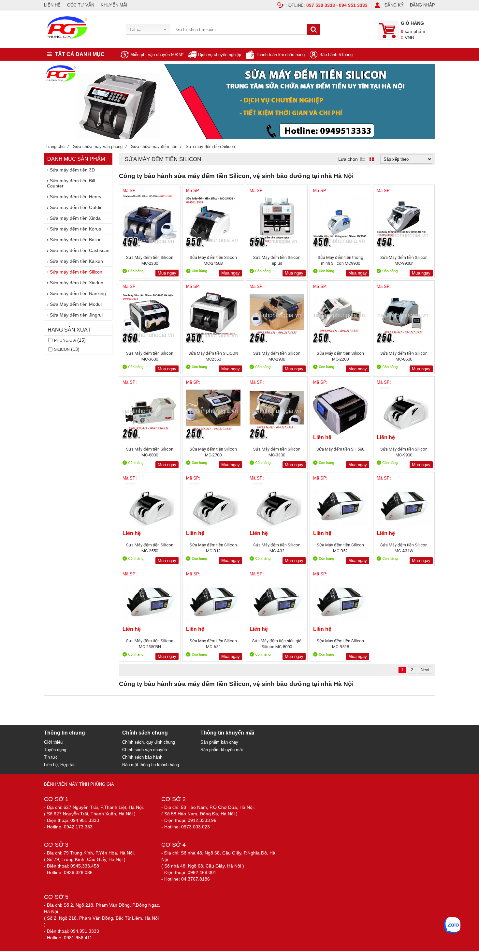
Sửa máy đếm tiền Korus (75, 228)
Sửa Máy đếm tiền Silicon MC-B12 (213, 547)
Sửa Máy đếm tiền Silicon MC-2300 (149, 260)
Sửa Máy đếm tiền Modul (76, 304)
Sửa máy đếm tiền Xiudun (76, 282)
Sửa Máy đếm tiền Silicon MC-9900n (404, 260)
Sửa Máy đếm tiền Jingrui (76, 315)
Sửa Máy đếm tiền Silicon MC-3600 (149, 356)
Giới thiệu (53, 742)
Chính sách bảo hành (142, 757)
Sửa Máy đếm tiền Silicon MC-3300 (276, 452)
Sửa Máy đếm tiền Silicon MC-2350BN (149, 643)
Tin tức (51, 757)
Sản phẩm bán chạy (219, 742)
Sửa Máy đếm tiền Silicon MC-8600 (404, 356)
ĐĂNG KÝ (394, 5)
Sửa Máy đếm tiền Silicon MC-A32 (276, 547)
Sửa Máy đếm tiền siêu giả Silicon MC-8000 (276, 643)
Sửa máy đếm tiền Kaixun (76, 261)
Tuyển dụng (55, 749)
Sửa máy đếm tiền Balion (76, 239)
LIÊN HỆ (52, 5)
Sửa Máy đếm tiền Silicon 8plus (276, 260)
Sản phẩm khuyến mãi (221, 749)
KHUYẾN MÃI (114, 5)
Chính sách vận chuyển (144, 749)
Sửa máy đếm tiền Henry (75, 196)
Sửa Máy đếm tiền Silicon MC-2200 (340, 356)
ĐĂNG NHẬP (422, 5)
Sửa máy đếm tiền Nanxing (78, 293)
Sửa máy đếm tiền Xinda (75, 218)
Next (425, 669)
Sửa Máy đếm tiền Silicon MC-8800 (149, 452)
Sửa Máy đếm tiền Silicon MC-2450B (213, 260)
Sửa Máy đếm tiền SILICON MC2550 (213, 356)
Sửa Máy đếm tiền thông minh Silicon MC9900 (340, 260)
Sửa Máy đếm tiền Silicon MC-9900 (404, 452)
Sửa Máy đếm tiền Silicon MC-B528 (340, 643)
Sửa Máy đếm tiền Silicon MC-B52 (340, 547)
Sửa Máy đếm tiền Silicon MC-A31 (213, 643)
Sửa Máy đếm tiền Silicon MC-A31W (404, 547)
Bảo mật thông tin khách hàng (150, 764)
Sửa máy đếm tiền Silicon (76, 272)
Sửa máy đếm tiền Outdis (76, 207)
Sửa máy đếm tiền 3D (72, 169)
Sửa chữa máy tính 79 (322, 735)
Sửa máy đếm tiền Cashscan (79, 250)
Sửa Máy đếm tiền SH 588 (340, 449)
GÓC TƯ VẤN (80, 5)
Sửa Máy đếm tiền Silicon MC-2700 (213, 452)
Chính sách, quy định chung (148, 742)
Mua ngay (167, 273)
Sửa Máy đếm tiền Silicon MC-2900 (276, 356)
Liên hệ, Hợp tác (60, 764)
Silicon (62, 349)
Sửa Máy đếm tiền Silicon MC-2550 (149, 547)
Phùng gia (65, 340)
